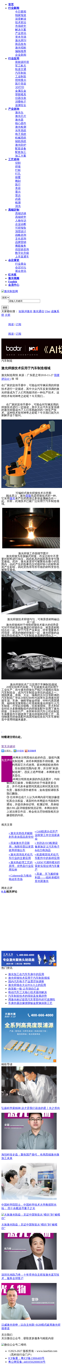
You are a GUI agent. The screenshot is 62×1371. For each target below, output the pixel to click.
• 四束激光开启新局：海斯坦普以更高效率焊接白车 (21, 847)
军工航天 (20, 65)
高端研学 (20, 216)
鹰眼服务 (20, 245)
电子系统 (20, 134)
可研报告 (20, 227)
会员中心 (13, 284)
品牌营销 (20, 242)
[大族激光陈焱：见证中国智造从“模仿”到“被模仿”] (31, 1218)
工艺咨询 (13, 159)
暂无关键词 (8, 746)
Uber (47, 311)
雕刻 (18, 180)
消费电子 (20, 101)
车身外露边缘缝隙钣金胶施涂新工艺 (30, 1003)
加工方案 (20, 155)
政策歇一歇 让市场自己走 (23, 988)
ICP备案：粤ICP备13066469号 (26, 1358)
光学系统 (20, 130)
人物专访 (20, 220)
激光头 (19, 112)
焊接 (18, 166)
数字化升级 (22, 253)
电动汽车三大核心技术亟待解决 (27, 992)
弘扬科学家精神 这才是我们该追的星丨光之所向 (30, 1108)
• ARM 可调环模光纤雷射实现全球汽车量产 (47, 866)
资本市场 (20, 36)
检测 (18, 202)
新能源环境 (22, 62)
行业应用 (13, 58)
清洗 (18, 206)
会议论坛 (20, 267)
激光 (12, 498)
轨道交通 (20, 69)
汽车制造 (20, 72)
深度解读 (20, 18)
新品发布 (20, 44)
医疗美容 (20, 83)
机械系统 (20, 137)
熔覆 (18, 177)
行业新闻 (13, 8)
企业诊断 (20, 224)
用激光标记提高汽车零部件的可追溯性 (31, 999)
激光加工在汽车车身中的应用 (26, 974)
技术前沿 (20, 22)
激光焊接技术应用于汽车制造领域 (29, 977)
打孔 (18, 173)
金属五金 (20, 90)
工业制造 (20, 76)
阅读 (11, 324)
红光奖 (12, 274)
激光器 (19, 119)
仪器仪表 (20, 98)
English (12, 281)
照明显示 (20, 80)
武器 (18, 198)
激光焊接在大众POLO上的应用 (27, 985)
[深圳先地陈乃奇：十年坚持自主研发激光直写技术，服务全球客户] (29, 1268)
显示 (18, 191)
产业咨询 (13, 108)
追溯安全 (20, 105)
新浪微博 (32, 751)
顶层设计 (20, 231)
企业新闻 (20, 54)
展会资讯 (20, 271)
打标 (18, 170)
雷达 (18, 195)
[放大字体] (12, 378)
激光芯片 (20, 116)
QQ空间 (20, 751)
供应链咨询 (22, 249)
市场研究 (20, 26)
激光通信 (38, 311)
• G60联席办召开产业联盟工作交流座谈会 (47, 835)
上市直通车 (22, 256)
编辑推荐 (20, 51)
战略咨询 (20, 235)
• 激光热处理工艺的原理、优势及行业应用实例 (21, 866)
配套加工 (20, 152)
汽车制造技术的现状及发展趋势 (27, 995)
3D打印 (19, 87)
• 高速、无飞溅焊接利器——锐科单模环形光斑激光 (47, 877)
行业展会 (20, 263)
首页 (11, 4)
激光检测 (20, 126)
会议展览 (13, 260)
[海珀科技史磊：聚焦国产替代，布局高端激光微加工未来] (29, 1148)
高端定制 (13, 209)
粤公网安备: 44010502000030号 (26, 1361)
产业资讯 (20, 33)
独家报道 (20, 15)
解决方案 (20, 29)
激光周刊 (20, 40)
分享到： (8, 751)
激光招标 (20, 47)
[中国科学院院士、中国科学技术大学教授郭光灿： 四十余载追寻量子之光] (29, 1198)
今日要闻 (20, 11)
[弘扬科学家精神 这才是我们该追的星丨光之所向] (29, 1102)
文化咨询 (20, 238)
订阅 (18, 324)
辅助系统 (20, 141)
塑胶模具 (20, 94)
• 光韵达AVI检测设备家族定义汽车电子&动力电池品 (47, 847)
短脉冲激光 (25, 311)
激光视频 (13, 278)
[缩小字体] (17, 378)
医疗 (18, 184)
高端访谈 (20, 213)
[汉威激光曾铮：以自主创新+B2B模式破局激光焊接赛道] (29, 1318)
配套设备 (20, 148)
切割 (18, 162)
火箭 (7, 314)
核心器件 (20, 123)
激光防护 (20, 144)
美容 (18, 188)
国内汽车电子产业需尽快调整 (26, 981)
